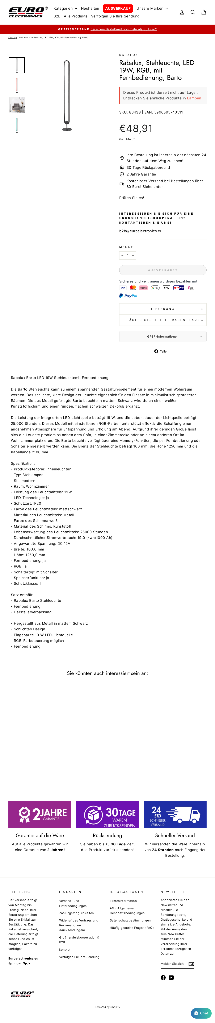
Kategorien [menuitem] (63, 8)
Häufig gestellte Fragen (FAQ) (162, 320)
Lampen (194, 98)
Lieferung (163, 308)
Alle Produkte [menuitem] (76, 16)
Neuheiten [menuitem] (90, 8)
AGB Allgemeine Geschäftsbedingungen (127, 910)
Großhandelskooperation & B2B (79, 940)
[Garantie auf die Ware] (39, 814)
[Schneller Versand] (175, 814)
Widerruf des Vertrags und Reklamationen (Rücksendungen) (78, 925)
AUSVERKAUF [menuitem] (118, 8)
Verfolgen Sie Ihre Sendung (79, 957)
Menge (126, 246)
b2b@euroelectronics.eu (140, 231)
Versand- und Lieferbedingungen (73, 903)
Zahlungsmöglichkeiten (76, 913)
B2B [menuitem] (57, 16)
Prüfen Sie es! (131, 198)
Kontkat (65, 949)
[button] (201, 1013)
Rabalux (129, 55)
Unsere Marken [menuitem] (150, 8)
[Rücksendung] (107, 814)
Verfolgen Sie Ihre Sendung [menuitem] (115, 16)
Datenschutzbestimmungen (130, 920)
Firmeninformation (123, 901)
